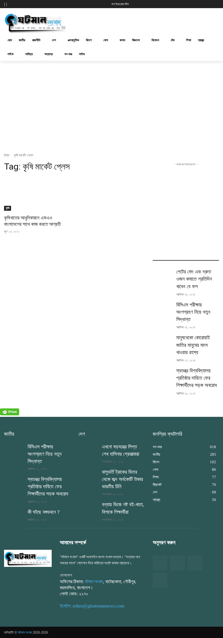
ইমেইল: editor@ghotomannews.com (92, 605)
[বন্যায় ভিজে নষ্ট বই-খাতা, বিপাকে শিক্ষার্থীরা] (88, 508)
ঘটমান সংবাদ (94, 581)
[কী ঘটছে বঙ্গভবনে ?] (14, 515)
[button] (158, 3)
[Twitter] (177, 563)
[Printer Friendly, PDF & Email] (9, 413)
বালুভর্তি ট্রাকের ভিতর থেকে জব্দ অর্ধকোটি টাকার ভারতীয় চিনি (122, 479)
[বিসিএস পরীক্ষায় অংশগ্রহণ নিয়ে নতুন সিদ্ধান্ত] (162, 308)
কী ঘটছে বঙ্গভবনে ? (44, 512)
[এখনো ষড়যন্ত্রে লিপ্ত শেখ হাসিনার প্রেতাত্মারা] (88, 450)
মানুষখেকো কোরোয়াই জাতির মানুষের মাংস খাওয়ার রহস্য (193, 345)
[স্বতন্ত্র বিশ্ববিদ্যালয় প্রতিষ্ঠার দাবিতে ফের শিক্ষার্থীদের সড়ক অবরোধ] (162, 374)
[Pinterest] (160, 580)
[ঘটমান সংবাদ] (43, 22)
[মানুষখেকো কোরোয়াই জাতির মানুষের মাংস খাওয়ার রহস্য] (162, 341)
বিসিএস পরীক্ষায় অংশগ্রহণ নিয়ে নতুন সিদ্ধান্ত (193, 312)
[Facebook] (160, 563)
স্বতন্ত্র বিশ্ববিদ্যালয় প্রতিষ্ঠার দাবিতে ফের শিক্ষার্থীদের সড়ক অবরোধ (196, 378)
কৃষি (7, 208)
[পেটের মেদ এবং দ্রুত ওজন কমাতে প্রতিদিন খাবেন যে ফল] (162, 275)
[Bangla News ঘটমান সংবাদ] (28, 558)
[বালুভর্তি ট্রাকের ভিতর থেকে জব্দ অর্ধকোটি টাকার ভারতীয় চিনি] (88, 475)
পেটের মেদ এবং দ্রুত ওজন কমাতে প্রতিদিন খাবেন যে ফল (194, 279)
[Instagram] (195, 563)
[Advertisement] (151, 21)
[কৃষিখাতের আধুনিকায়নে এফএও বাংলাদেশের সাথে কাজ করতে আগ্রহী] (37, 194)
